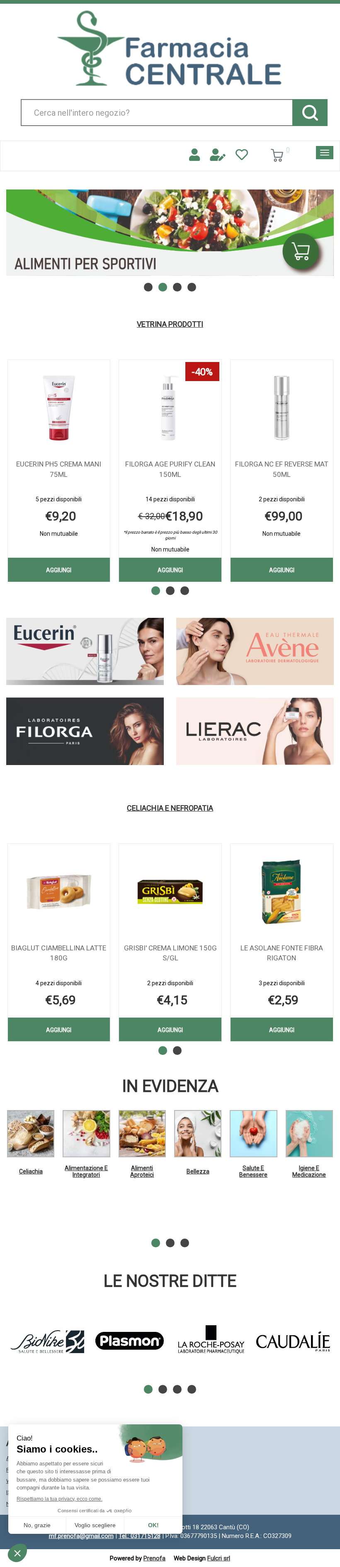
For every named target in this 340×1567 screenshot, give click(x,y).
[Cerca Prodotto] (310, 112)
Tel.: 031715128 (139, 1536)
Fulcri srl (218, 1558)
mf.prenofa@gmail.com (81, 1536)
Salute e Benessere (253, 1171)
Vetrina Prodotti (170, 324)
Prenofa (154, 1558)
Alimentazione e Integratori (86, 1171)
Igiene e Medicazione (309, 1171)
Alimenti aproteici (142, 1171)
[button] (148, 287)
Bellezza (198, 1171)
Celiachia (31, 1171)
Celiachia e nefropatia (170, 808)
